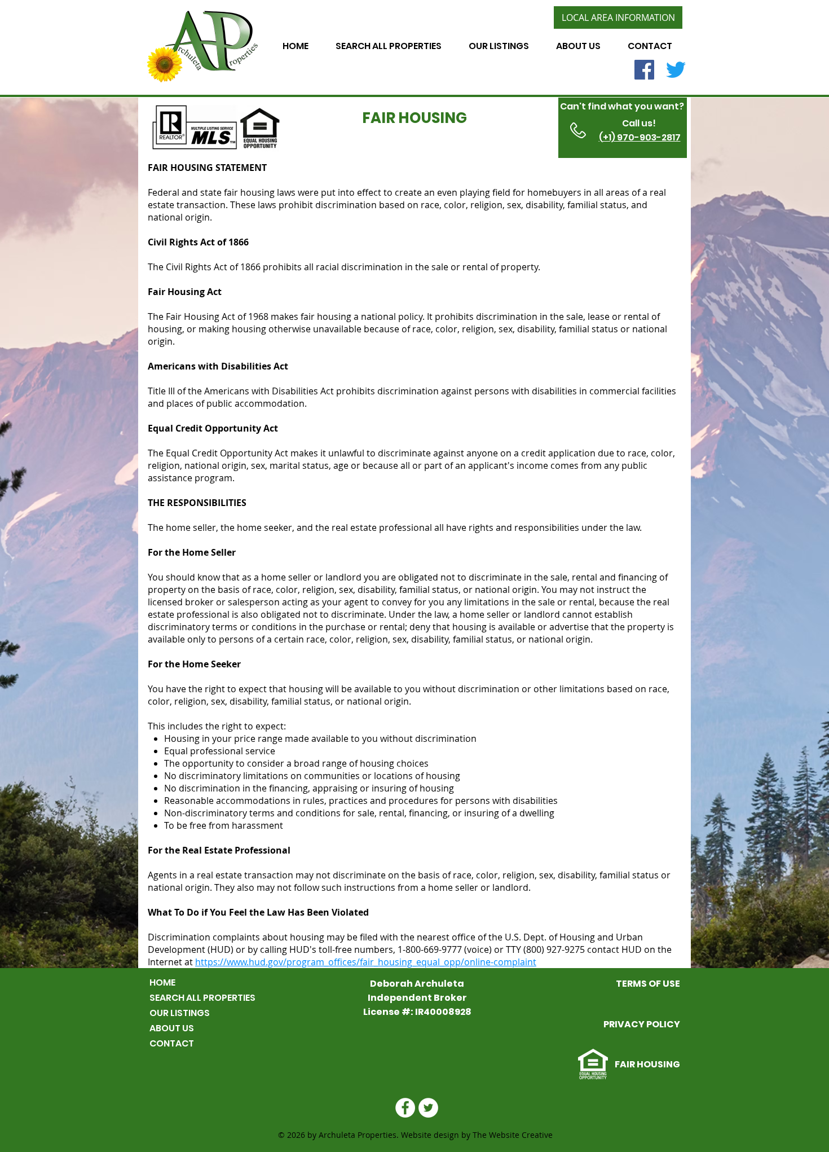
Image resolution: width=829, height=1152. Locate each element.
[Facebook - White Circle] (405, 1108)
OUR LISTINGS (179, 1012)
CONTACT (171, 1043)
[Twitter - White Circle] (428, 1108)
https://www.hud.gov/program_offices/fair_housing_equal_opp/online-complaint (365, 962)
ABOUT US (171, 1028)
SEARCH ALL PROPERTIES (202, 997)
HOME (162, 982)
